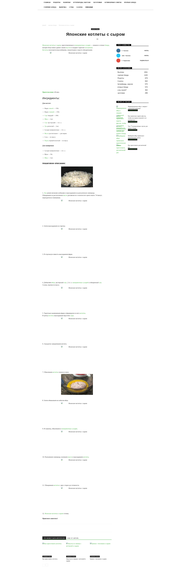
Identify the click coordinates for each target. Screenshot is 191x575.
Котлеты (45, 50)
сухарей (85, 282)
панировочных (80, 45)
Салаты (79, 7)
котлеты (52, 45)
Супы (71, 7)
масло (70, 457)
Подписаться (144, 60)
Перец (46, 140)
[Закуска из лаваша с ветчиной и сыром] (77, 549)
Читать (146, 50)
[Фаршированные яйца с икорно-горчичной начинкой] (121, 112)
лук (100, 282)
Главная (47, 2)
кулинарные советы (113, 2)
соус (65, 282)
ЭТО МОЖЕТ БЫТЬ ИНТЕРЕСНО (54, 538)
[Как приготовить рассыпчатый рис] (121, 149)
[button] (146, 2)
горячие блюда (50, 7)
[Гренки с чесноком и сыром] (101, 549)
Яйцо (46, 119)
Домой (44, 25)
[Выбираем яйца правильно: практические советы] (121, 141)
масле (65, 195)
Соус (46, 122)
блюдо (107, 45)
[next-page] (47, 565)
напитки (66, 2)
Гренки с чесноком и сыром (98, 559)
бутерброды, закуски (81, 2)
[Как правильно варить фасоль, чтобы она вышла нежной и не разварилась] (121, 123)
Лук (45, 126)
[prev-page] (43, 565)
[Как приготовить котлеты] (53, 549)
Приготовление (47, 92)
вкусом (68, 47)
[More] (89, 528)
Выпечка (62, 7)
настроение (89, 47)
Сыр (45, 115)
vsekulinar (89, 7)
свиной (51, 108)
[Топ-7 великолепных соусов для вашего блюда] (121, 130)
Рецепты (56, 2)
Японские (45, 45)
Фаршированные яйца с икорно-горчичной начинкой (138, 107)
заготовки (97, 2)
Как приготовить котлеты (49, 559)
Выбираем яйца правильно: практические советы (136, 137)
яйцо (53, 282)
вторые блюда (130, 2)
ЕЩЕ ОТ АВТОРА (72, 538)
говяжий (51, 112)
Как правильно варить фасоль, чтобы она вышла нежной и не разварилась (137, 118)
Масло (46, 133)
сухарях (88, 45)
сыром (59, 45)
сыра (72, 315)
